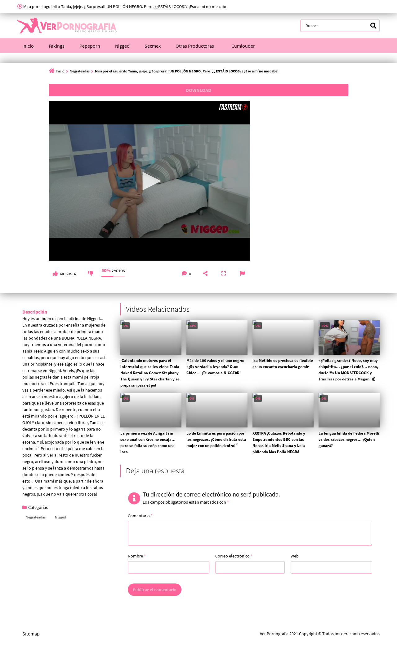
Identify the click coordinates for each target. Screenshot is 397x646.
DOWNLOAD (198, 90)
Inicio (28, 46)
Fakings (57, 46)
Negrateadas (80, 71)
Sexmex (153, 46)
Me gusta (68, 273)
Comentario (140, 515)
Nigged (122, 46)
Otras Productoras (195, 46)
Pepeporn (89, 46)
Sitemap (31, 634)
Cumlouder (243, 46)
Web (295, 556)
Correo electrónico (233, 556)
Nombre (137, 556)
